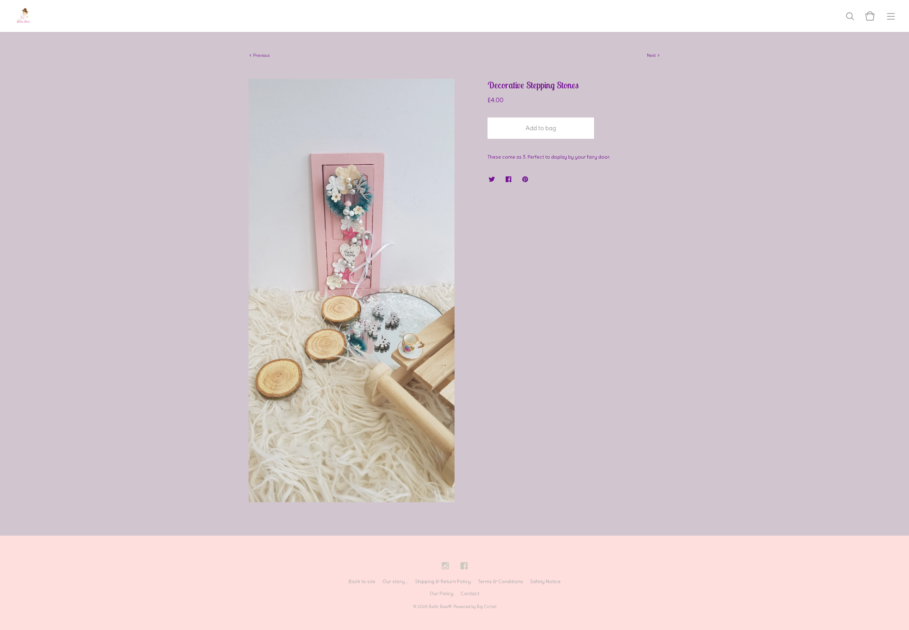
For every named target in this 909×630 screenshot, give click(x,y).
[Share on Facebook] (508, 179)
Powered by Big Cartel (474, 606)
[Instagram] (445, 566)
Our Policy (441, 593)
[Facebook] (464, 566)
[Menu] (891, 16)
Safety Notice (545, 581)
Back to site (361, 581)
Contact (470, 593)
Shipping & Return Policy (443, 581)
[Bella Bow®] (23, 16)
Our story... (395, 581)
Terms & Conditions (500, 581)
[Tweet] (492, 179)
